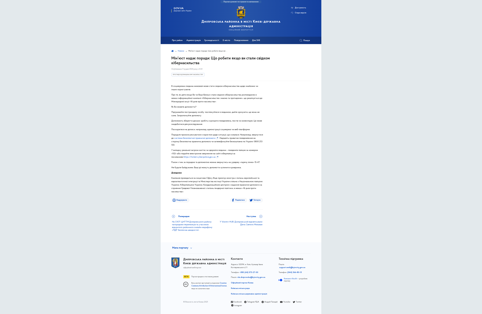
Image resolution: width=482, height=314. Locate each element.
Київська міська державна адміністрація (249, 294)
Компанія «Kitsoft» (290, 279)
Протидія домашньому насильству (188, 74)
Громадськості (211, 40)
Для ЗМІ (256, 40)
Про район (177, 40)
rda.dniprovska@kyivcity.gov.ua (251, 277)
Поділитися (240, 200)
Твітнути (256, 200)
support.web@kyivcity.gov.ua (292, 268)
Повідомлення (241, 40)
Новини (181, 51)
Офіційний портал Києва (242, 283)
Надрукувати (181, 200)
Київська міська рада (240, 288)
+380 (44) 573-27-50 (249, 272)
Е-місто (226, 40)
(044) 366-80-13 (294, 272)
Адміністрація (193, 40)
